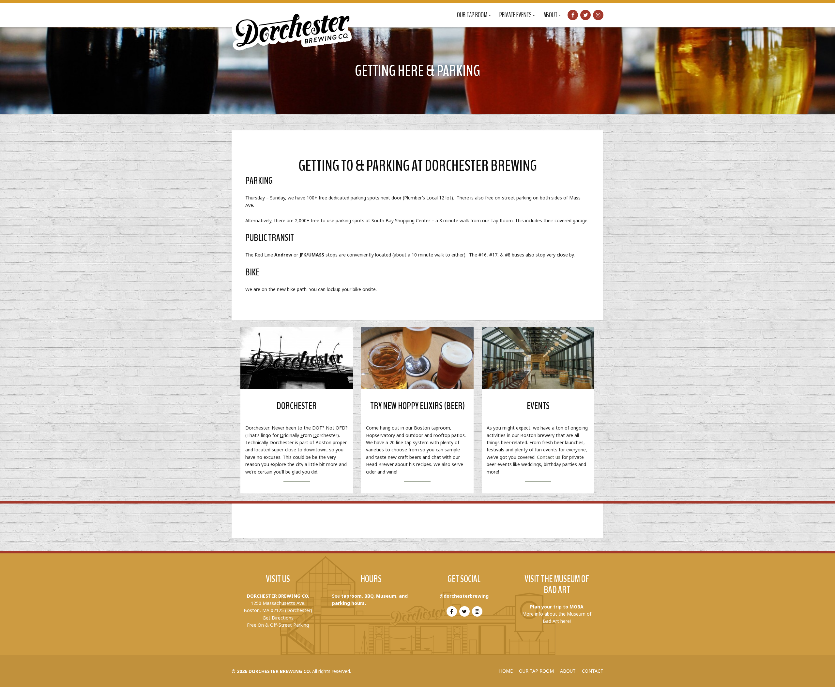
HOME (506, 671)
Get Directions (278, 618)
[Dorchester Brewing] (293, 26)
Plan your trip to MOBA (557, 607)
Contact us (548, 457)
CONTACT (592, 671)
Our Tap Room (472, 15)
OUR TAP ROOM (536, 671)
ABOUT (568, 671)
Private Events (515, 15)
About (550, 15)
